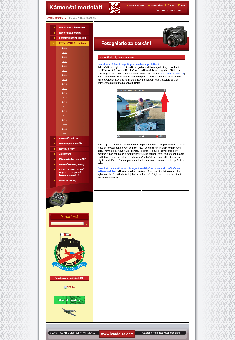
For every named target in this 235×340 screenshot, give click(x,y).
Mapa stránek (157, 5)
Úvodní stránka (136, 5)
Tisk (183, 5)
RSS (172, 5)
